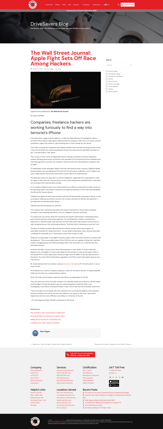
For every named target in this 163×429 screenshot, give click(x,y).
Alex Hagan (50, 69)
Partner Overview (36, 392)
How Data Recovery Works (93, 405)
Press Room (34, 373)
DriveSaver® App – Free (38, 400)
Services (76, 5)
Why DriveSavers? (36, 370)
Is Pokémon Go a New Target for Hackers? (45, 323)
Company (86, 5)
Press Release (113, 86)
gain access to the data (69, 264)
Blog (41, 28)
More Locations (62, 408)
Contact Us (112, 373)
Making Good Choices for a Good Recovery (46, 319)
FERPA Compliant (88, 383)
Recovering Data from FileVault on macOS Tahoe (48, 316)
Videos (110, 89)
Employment (35, 383)
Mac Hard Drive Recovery (65, 380)
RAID (64, 5)
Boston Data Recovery (64, 402)
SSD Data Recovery (63, 378)
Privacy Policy (35, 402)
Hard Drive (49, 5)
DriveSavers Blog (114, 74)
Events (110, 79)
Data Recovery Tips (37, 397)
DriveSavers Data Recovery (58, 420)
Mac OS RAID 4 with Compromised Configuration (48, 313)
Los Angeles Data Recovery (65, 395)
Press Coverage (113, 84)
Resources (96, 5)
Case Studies (112, 71)
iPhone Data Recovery (64, 373)
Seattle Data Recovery (64, 400)
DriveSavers (35, 28)
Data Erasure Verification (65, 383)
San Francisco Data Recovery (66, 397)
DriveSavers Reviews (115, 76)
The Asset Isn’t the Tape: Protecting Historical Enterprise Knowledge (107, 392)
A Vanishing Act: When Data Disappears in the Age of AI (103, 402)
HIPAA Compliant (88, 380)
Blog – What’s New (36, 395)
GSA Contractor (88, 378)
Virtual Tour (34, 375)
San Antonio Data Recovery (65, 405)
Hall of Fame (35, 378)
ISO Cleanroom (87, 373)
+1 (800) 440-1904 (115, 370)
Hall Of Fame (112, 81)
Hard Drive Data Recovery (65, 370)
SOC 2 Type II (87, 370)
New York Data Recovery (65, 392)
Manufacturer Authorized (91, 375)
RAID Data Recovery (63, 375)
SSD (69, 5)
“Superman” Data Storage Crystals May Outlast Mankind (51, 344)
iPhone (57, 5)
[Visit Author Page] (35, 333)
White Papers (113, 92)
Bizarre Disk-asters (37, 380)
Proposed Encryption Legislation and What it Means (113, 344)
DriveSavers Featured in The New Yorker (98, 408)
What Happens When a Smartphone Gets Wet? (100, 400)
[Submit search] (130, 65)
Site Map (33, 405)
